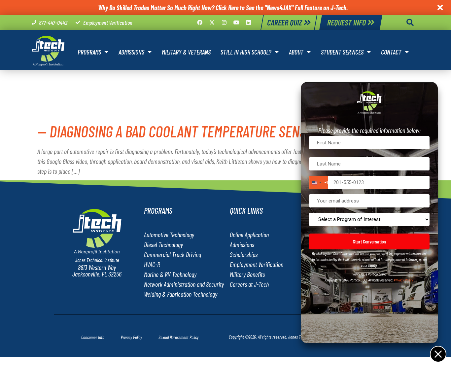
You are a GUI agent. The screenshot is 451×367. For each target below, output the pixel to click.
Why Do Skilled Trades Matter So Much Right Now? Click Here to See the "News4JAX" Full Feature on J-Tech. (223, 8)
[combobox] (318, 182)
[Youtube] (236, 22)
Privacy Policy (403, 280)
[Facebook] (199, 22)
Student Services (342, 52)
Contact (391, 52)
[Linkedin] (248, 22)
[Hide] (438, 354)
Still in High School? (246, 52)
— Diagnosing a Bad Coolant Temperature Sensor (178, 131)
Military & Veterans (186, 52)
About (296, 52)
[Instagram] (224, 22)
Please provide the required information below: (369, 130)
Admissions (131, 52)
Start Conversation (369, 241)
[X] (212, 22)
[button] (410, 22)
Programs (89, 52)
